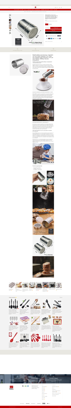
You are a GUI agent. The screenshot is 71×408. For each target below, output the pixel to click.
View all (61, 297)
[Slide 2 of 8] (10, 18)
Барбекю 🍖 (43, 390)
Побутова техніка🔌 (44, 396)
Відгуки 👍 (43, 399)
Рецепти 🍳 (43, 397)
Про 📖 (53, 387)
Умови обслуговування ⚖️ (55, 394)
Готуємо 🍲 (43, 389)
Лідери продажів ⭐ (44, 386)
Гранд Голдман (54, 395)
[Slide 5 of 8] (10, 25)
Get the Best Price (53, 32)
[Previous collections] (34, 293)
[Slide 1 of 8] (10, 15)
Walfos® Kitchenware (13, 406)
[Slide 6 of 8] (10, 28)
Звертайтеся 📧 (54, 389)
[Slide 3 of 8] (10, 20)
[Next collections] (36, 293)
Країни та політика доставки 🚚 (56, 393)
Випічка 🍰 (43, 387)
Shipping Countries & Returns (48, 41)
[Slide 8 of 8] (10, 33)
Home (25, 11)
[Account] (59, 7)
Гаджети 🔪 (43, 392)
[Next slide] (70, 5)
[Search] (9, 7)
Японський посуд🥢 (44, 393)
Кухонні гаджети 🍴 (29, 11)
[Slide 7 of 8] (10, 30)
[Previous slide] (1, 5)
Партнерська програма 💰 (55, 386)
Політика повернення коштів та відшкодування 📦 (56, 391)
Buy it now (53, 30)
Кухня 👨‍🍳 (43, 394)
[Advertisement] (35, 2)
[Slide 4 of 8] (10, 23)
